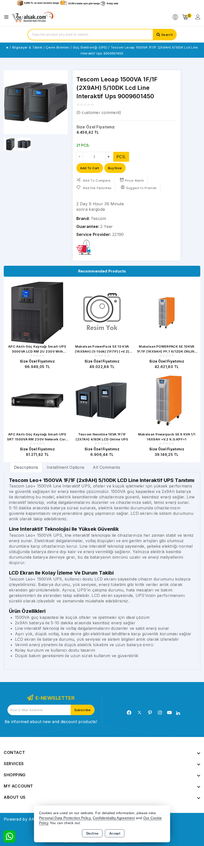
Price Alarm (134, 180)
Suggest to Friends (141, 188)
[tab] (26, 467)
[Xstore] (32, 17)
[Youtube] (169, 712)
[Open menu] (7, 17)
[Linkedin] (178, 713)
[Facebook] (129, 712)
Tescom (98, 218)
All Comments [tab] (106, 467)
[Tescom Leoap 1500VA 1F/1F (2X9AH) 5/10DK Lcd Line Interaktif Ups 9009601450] (36, 102)
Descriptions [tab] (26, 467)
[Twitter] (139, 712)
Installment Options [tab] (66, 467)
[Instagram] (160, 712)
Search (167, 35)
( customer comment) (98, 112)
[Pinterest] (150, 712)
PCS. (121, 156)
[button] (9, 102)
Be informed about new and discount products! (51, 721)
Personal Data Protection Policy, (65, 818)
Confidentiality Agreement (114, 818)
